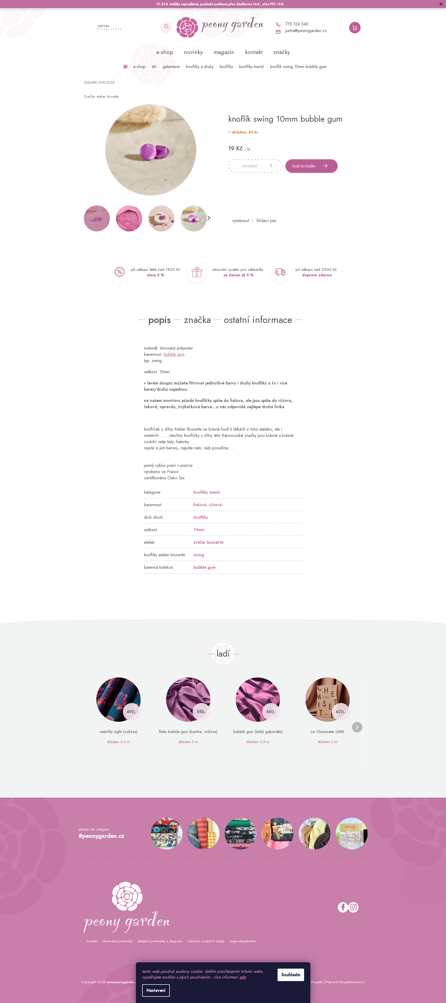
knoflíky (200, 517)
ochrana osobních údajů (205, 941)
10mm (198, 530)
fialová (199, 505)
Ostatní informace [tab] (258, 319)
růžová (215, 505)
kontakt (91, 941)
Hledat (166, 27)
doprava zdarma (317, 275)
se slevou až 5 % (238, 275)
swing (198, 555)
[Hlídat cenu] (266, 221)
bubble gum (174, 354)
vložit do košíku (303, 166)
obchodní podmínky (117, 941)
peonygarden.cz (353, 907)
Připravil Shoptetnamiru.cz (345, 982)
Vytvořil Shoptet (310, 982)
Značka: (101, 96)
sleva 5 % (155, 275)
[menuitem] (164, 52)
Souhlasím (290, 975)
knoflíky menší (206, 492)
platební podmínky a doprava (160, 941)
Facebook (343, 907)
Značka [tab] (197, 319)
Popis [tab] (159, 319)
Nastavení (156, 990)
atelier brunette (208, 542)
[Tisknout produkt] (240, 221)
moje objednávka (243, 941)
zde (243, 977)
